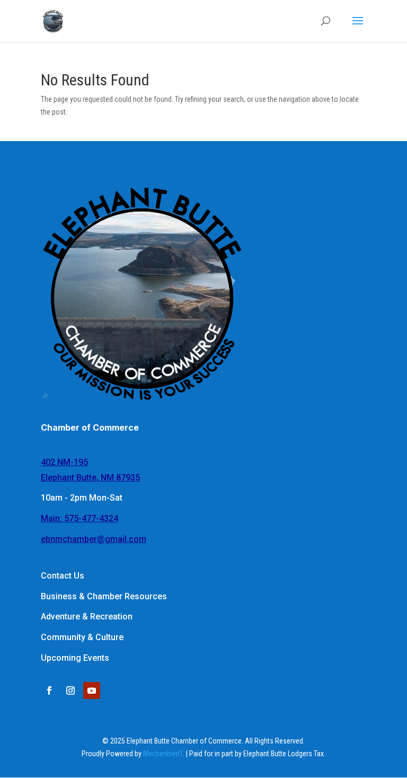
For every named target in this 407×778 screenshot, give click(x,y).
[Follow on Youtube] (91, 690)
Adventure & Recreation (86, 616)
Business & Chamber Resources (104, 596)
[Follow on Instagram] (70, 690)
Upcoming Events (75, 658)
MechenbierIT (163, 753)
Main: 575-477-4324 (79, 518)
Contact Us (62, 576)
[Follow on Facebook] (49, 690)
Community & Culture (82, 637)
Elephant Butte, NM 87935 (90, 478)
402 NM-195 (64, 462)
